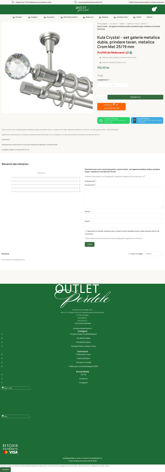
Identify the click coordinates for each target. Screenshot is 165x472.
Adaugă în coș (135, 97)
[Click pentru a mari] (6, 109)
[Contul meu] (160, 9)
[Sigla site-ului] (82, 9)
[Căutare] (4, 9)
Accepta (5, 469)
